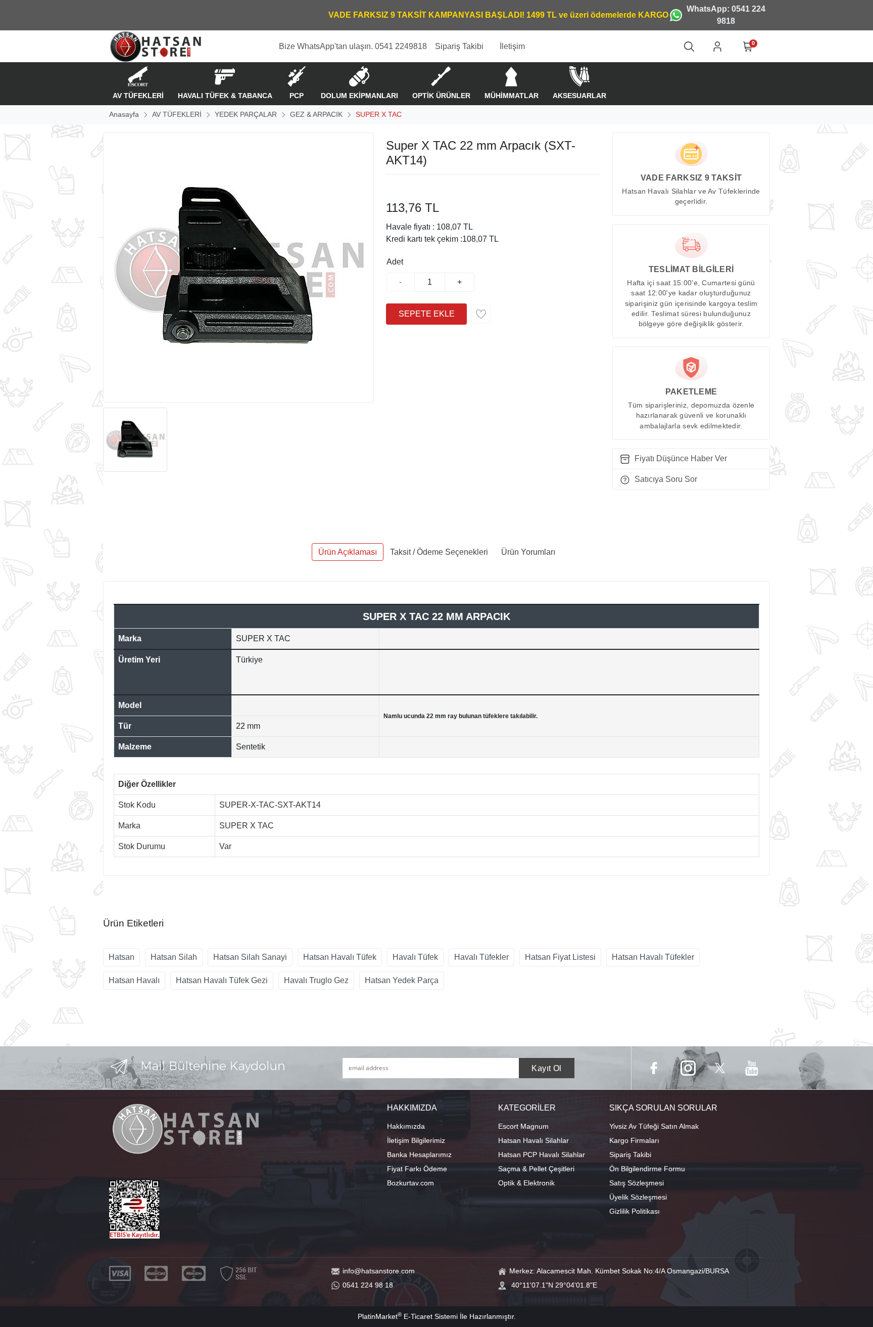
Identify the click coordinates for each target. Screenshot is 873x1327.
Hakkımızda (406, 1126)
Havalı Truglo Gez (316, 980)
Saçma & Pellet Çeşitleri (536, 1169)
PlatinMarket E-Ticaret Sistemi (408, 1316)
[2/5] (398, 187)
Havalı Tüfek (415, 957)
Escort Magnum (523, 1126)
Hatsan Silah (174, 957)
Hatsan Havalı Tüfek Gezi (222, 980)
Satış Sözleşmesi (636, 1183)
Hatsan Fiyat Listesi (560, 957)
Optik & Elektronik (526, 1183)
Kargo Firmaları (634, 1140)
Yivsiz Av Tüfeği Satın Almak (654, 1126)
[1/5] (392, 187)
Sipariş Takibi (630, 1155)
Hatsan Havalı (134, 980)
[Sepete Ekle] (426, 314)
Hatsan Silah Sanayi (250, 957)
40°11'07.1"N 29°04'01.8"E (554, 1285)
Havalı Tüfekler (481, 957)
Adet (394, 261)
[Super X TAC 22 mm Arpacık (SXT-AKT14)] (238, 267)
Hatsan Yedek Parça (402, 980)
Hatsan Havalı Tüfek (339, 957)
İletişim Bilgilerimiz (416, 1140)
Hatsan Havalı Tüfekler (653, 957)
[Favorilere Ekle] (481, 314)
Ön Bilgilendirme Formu (647, 1169)
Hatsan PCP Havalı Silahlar (541, 1155)
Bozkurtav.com (410, 1183)
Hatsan (121, 957)
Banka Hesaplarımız (419, 1155)
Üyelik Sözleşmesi (638, 1197)
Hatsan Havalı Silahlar (533, 1140)
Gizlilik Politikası (634, 1211)
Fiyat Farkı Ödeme (417, 1169)
